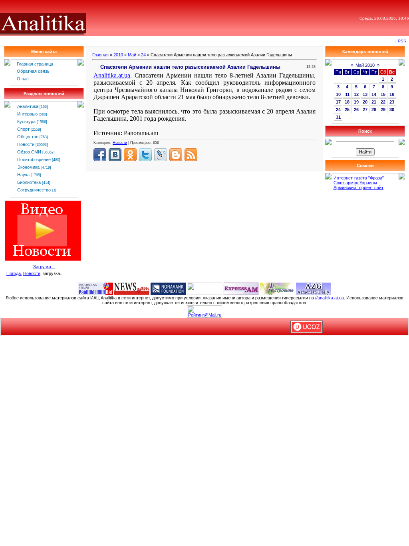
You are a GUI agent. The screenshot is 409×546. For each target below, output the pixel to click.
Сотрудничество (34, 189)
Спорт (23, 129)
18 (347, 102)
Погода (13, 273)
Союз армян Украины (355, 182)
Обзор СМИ (29, 151)
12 (356, 94)
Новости (25, 144)
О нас (23, 78)
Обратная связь (33, 71)
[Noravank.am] (168, 288)
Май (132, 54)
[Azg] (313, 288)
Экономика (28, 167)
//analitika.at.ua (329, 297)
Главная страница (35, 64)
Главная (100, 54)
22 (383, 102)
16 (391, 94)
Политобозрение (34, 159)
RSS (402, 41)
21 (373, 102)
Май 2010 (365, 65)
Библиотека (29, 182)
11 (347, 94)
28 (373, 109)
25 (347, 109)
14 (373, 94)
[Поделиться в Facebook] (99, 154)
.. (111, 75)
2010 (118, 54)
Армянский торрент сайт (358, 187)
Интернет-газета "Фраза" (359, 177)
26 (356, 109)
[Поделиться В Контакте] (115, 154)
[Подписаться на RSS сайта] (191, 154)
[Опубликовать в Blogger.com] (175, 154)
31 (338, 117)
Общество (27, 136)
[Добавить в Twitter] (145, 154)
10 (338, 94)
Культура (26, 121)
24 (143, 54)
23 (391, 102)
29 (383, 109)
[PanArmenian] (95, 288)
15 (383, 94)
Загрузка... (44, 266)
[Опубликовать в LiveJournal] (160, 154)
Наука (23, 174)
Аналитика (27, 106)
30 (391, 109)
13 (365, 94)
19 (356, 102)
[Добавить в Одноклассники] (130, 154)
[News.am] (131, 288)
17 (338, 102)
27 (365, 109)
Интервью (27, 114)
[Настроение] (277, 288)
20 (365, 102)
